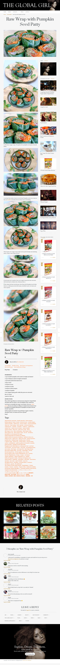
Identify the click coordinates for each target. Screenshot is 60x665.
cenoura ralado (23, 423)
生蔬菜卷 (27, 474)
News (45, 617)
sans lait (7, 461)
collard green (8, 426)
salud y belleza (8, 459)
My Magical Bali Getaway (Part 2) (48, 217)
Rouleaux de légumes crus (24, 458)
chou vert (7, 425)
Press (20, 620)
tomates (7, 466)
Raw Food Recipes (9, 367)
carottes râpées (31, 422)
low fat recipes (30, 441)
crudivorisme (31, 426)
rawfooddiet (25, 450)
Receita (30, 450)
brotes (14, 422)
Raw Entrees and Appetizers (26, 365)
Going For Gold (44, 107)
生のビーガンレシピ (21, 474)
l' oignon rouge (8, 441)
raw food (31, 446)
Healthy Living (15, 365)
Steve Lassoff (11, 554)
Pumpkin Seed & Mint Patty (19, 444)
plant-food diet (8, 444)
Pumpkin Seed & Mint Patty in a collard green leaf (16, 446)
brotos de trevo (23, 422)
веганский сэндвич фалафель (12, 468)
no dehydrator (12, 443)
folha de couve (8, 438)
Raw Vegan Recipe (29, 449)
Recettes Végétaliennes (10, 455)
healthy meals (22, 440)
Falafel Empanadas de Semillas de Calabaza (15, 435)
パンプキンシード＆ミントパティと (12, 471)
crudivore (24, 426)
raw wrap (19, 450)
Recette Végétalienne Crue (21, 453)
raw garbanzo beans (30, 447)
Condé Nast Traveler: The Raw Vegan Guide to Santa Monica (47, 93)
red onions (27, 455)
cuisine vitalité (26, 428)
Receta (27, 452)
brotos (17, 422)
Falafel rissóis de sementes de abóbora (14, 437)
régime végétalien (9, 456)
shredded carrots (9, 462)
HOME (5, 11)
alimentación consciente (10, 420)
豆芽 (32, 475)
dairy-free (15, 429)
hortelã (28, 440)
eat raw (25, 432)
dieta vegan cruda (27, 431)
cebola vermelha (9, 423)
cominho (14, 426)
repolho (27, 456)
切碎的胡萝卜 (31, 472)
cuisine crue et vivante (16, 428)
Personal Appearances (10, 620)
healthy (9, 199)
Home (5, 14)
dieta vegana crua (9, 432)
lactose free (15, 441)
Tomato (11, 466)
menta (6, 443)
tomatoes (16, 466)
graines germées (31, 438)
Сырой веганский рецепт (11, 469)
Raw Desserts (26, 511)
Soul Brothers (43, 123)
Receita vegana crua (9, 452)
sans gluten (20, 459)
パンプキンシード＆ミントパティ (24, 469)
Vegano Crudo (22, 466)
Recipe (18, 455)
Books (32, 617)
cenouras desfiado (32, 423)
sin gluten (16, 462)
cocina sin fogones (28, 425)
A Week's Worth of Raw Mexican (47, 170)
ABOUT (9, 11)
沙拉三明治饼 (13, 474)
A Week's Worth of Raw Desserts (48, 324)
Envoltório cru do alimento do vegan (13, 434)
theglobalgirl (25, 465)
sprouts (12, 463)
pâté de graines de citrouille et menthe (25, 443)
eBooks (43, 257)
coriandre (19, 426)
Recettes (30, 453)
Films (18, 617)
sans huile (26, 459)
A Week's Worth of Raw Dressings (48, 348)
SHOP (28, 620)
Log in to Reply (7, 560)
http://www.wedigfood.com (14, 559)
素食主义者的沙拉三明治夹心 (19, 475)
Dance (25, 617)
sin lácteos (7, 463)
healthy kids (8, 440)
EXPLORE (15, 11)
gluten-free (15, 438)
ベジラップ (25, 472)
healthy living (14, 440)
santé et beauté (18, 461)
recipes (22, 455)
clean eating (13, 425)
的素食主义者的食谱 (9, 475)
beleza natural (29, 420)
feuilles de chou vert (28, 437)
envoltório (30, 432)
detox (28, 429)
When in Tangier (44, 202)
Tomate (31, 465)
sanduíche (14, 459)
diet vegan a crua (9, 431)
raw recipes (7, 449)
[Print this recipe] (5, 357)
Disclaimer (29, 660)
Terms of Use (25, 660)
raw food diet (8, 447)
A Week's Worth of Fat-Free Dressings (48, 371)
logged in (28, 610)
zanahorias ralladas (31, 466)
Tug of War (43, 231)
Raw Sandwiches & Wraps (20, 367)
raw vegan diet (20, 449)
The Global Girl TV (9, 617)
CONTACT (27, 11)
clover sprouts (20, 425)
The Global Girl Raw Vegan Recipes (13, 465)
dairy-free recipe (22, 429)
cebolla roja (16, 423)
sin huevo (29, 462)
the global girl (18, 463)
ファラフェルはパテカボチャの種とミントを (13, 472)
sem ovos (25, 461)
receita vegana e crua (20, 452)
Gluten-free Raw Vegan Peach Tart (48, 186)
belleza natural (8, 422)
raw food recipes (16, 447)
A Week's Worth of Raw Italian (48, 301)
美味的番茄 (28, 475)
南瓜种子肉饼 (7, 474)
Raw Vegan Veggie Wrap (10, 450)
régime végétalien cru (19, 456)
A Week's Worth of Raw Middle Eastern (48, 254)
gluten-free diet (22, 438)
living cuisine (22, 441)
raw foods (22, 447)
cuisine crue (7, 428)
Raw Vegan (13, 449)
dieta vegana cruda (18, 432)
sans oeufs (12, 461)
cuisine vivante (8, 429)
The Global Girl (20, 361)
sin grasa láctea (23, 462)
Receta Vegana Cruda (10, 453)
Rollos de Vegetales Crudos (11, 458)
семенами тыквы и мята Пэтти (28, 468)
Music (39, 617)
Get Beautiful (9, 14)
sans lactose (33, 459)
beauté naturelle (21, 420)
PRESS (22, 11)
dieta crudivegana (18, 431)
